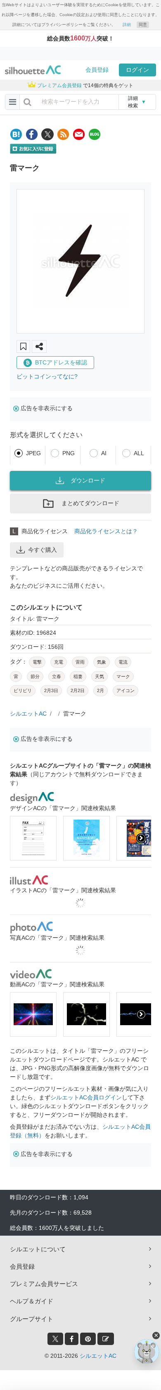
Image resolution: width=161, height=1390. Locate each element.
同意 (143, 24)
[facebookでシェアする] (32, 134)
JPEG (33, 453)
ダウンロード (88, 480)
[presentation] (20, 838)
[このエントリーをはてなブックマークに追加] (16, 134)
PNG (68, 453)
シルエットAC (28, 713)
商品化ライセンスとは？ (106, 531)
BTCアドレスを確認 (61, 362)
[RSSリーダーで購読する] (63, 134)
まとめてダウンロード (90, 503)
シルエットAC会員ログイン (86, 1097)
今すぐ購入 (42, 549)
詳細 (127, 24)
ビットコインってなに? (47, 376)
